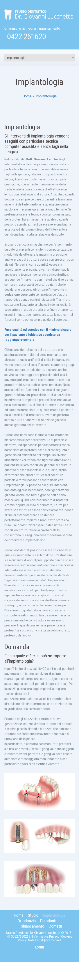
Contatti (55, 926)
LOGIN (39, 947)
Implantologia (54, 915)
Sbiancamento (32, 926)
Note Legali (35, 940)
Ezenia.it (55, 940)
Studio (33, 915)
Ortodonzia (27, 920)
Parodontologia (52, 920)
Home (27, 96)
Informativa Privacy (45, 936)
